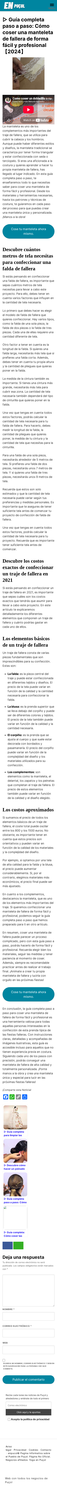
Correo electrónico (17, 1326)
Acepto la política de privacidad (29, 1419)
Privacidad (20, 1449)
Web (5, 1342)
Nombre (9, 1309)
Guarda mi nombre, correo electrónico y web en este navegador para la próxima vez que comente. (28, 1366)
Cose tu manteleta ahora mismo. (28, 231)
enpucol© (14, 1453)
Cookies (33, 1449)
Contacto (46, 1449)
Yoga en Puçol (37, 1460)
